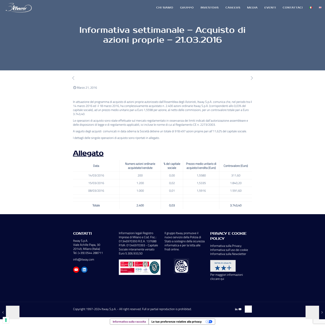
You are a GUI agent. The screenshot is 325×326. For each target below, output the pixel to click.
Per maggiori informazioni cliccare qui (226, 276)
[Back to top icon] (248, 309)
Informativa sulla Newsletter (228, 254)
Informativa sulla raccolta (129, 321)
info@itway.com (83, 259)
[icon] (240, 309)
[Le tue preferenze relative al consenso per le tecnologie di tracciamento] (6, 320)
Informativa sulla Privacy (226, 245)
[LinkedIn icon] (236, 309)
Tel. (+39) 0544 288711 (88, 253)
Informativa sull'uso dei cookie (229, 250)
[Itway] (19, 7)
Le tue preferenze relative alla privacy (176, 321)
